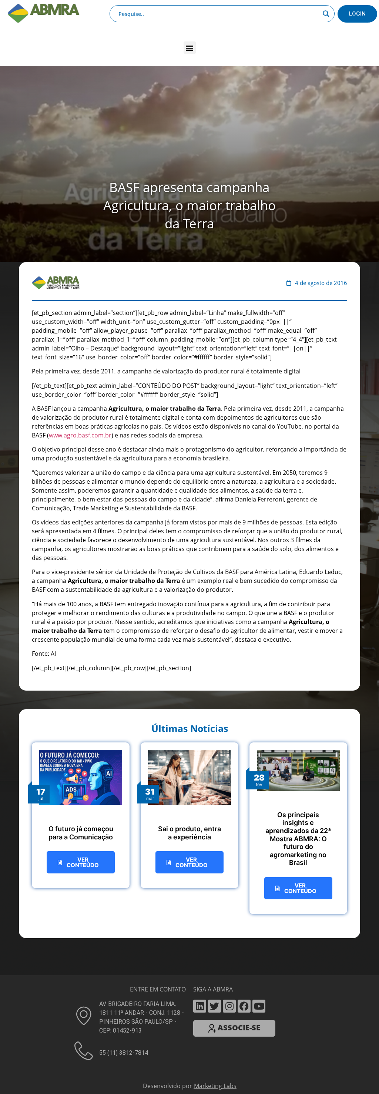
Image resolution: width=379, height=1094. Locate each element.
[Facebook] (244, 831)
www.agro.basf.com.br (80, 260)
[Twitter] (214, 831)
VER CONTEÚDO (83, 687)
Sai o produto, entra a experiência (189, 658)
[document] (189, 1006)
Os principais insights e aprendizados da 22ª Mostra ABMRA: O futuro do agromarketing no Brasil (298, 664)
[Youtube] (258, 831)
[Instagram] (229, 831)
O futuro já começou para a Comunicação (80, 658)
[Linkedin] (199, 831)
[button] (190, 38)
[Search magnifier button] (326, 11)
